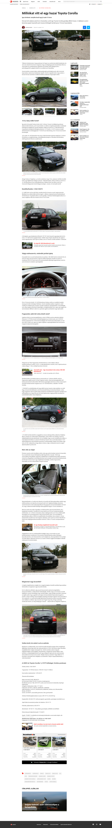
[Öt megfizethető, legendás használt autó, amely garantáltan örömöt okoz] (74, 81)
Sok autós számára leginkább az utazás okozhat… (45, 726)
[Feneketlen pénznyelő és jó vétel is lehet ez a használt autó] (74, 67)
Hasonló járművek (61, 734)
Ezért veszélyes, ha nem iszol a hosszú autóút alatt (48, 724)
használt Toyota (50, 776)
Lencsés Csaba (83, 126)
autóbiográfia (28, 773)
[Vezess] (14, 1)
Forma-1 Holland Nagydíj (24, 4)
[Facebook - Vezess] (84, 27)
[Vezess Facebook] (93, 821)
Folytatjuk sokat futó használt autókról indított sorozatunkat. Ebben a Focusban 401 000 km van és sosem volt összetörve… (50, 246)
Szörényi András (28, 27)
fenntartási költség (33, 776)
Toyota (46, 781)
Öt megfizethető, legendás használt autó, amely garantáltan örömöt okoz (84, 82)
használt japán (42, 776)
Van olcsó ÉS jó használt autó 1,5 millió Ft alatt (84, 74)
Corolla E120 (55, 773)
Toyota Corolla (53, 781)
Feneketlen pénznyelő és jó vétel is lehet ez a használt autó (85, 67)
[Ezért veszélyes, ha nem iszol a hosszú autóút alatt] (74, 112)
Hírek (39, 1)
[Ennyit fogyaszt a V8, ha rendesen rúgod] (74, 131)
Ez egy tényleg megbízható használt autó (45, 525)
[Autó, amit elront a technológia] (74, 97)
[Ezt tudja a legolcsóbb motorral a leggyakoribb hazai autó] (74, 103)
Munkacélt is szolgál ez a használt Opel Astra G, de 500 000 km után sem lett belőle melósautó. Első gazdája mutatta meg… (49, 527)
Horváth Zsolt (82, 98)
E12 (60, 773)
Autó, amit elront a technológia (84, 96)
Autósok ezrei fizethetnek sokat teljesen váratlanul (84, 124)
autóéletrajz (35, 773)
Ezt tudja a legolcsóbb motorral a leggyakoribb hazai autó (85, 104)
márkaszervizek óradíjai (30, 781)
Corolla (42, 773)
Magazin (33, 1)
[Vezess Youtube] (100, 821)
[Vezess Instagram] (96, 821)
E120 (26, 776)
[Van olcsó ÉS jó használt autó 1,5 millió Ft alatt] (74, 74)
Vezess (81, 86)
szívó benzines (40, 781)
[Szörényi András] (23, 27)
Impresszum (39, 824)
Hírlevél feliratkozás (14, 4)
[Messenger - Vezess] (88, 27)
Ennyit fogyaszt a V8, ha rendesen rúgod (84, 130)
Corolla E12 (48, 773)
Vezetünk (45, 1)
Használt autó (52, 1)
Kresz (59, 1)
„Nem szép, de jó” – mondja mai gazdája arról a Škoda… (47, 373)
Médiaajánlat (45, 824)
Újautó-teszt (25, 1)
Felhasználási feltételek (54, 824)
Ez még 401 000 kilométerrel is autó (44, 243)
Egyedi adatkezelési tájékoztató (66, 824)
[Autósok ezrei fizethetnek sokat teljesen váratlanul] (74, 124)
